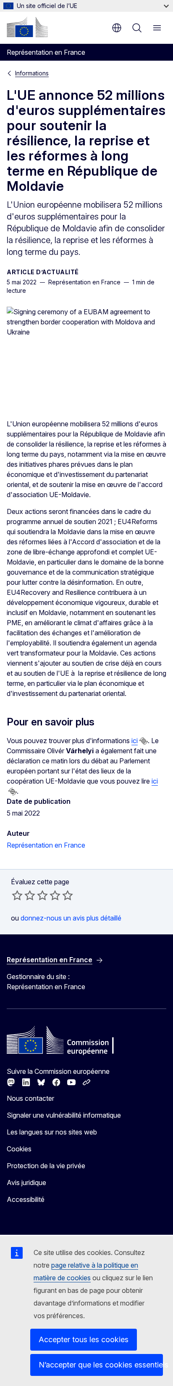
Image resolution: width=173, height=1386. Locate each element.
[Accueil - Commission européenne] (27, 27)
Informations (32, 73)
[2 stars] (23, 895)
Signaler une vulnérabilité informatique (64, 1115)
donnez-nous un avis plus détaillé (71, 918)
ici (134, 740)
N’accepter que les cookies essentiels (101, 1364)
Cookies (19, 1149)
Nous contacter (30, 1098)
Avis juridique (26, 1182)
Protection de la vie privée (46, 1165)
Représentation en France (46, 845)
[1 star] (17, 895)
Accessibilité (26, 1199)
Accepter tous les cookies (83, 1339)
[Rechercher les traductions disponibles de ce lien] (143, 741)
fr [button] (116, 28)
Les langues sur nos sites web (52, 1132)
